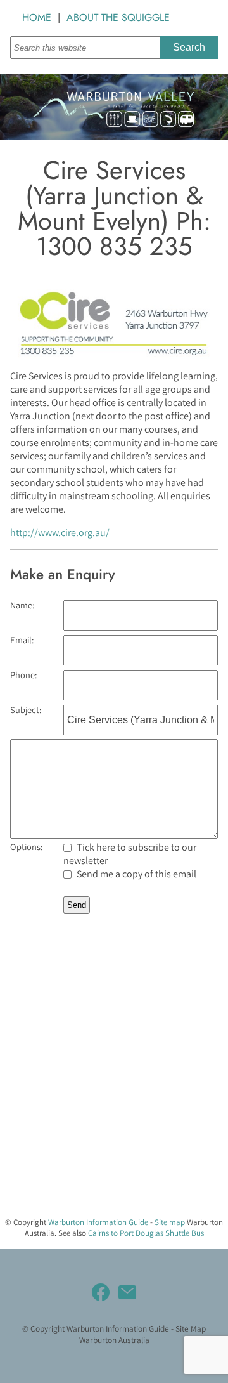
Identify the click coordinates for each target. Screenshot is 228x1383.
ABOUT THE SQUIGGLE (118, 17)
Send (76, 905)
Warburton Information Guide (98, 1222)
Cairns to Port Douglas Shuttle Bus (146, 1233)
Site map (170, 1222)
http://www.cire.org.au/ (60, 532)
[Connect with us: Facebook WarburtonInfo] (100, 1292)
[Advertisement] (114, 1092)
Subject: (25, 710)
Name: (22, 605)
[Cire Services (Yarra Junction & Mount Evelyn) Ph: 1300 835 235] (114, 355)
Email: (22, 640)
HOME (36, 17)
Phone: (23, 675)
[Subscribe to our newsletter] (127, 1292)
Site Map (190, 1328)
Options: (26, 847)
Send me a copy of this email (135, 874)
